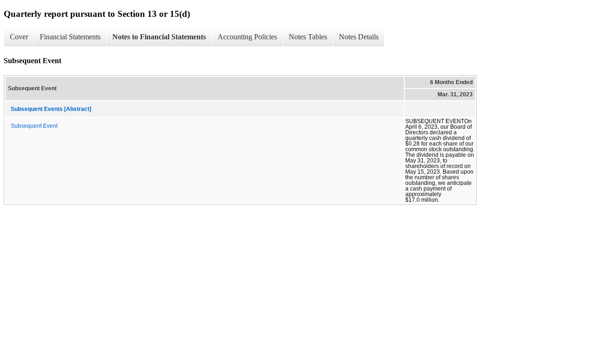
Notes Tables (308, 37)
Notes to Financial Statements (159, 37)
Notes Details (359, 37)
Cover (19, 37)
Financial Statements (70, 37)
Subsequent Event (34, 126)
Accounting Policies (247, 37)
